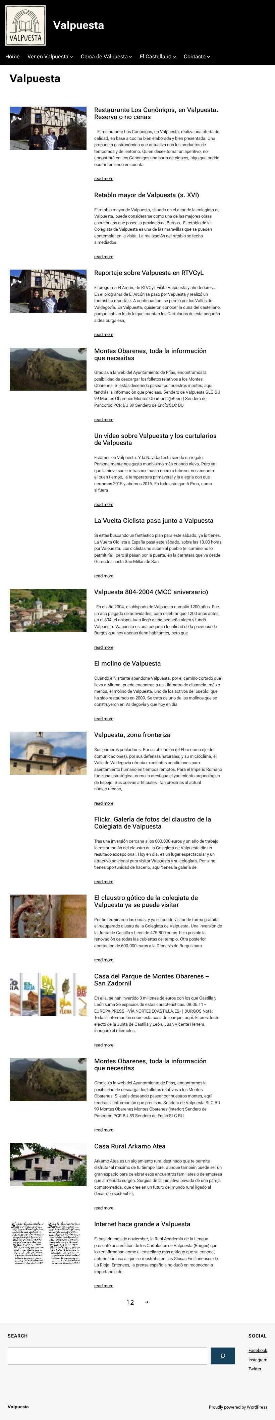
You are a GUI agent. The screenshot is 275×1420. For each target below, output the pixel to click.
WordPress (257, 1407)
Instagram (258, 1359)
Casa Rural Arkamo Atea (130, 1146)
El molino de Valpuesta (127, 663)
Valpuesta (78, 25)
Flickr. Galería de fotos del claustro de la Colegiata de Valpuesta (152, 823)
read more (103, 178)
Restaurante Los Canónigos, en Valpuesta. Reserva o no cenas (156, 114)
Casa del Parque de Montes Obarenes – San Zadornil (151, 980)
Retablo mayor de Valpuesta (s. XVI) (146, 195)
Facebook (258, 1350)
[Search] (223, 1355)
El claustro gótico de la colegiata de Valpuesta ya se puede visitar (146, 902)
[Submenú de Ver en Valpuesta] (71, 56)
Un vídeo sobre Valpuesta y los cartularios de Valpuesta (155, 440)
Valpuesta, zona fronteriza (132, 735)
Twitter (255, 1368)
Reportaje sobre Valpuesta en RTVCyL (149, 273)
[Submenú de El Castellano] (174, 56)
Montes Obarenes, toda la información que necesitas (150, 355)
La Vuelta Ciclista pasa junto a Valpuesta (154, 520)
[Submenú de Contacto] (208, 56)
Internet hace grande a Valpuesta (142, 1224)
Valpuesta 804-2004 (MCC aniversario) (151, 592)
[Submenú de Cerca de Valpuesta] (130, 56)
